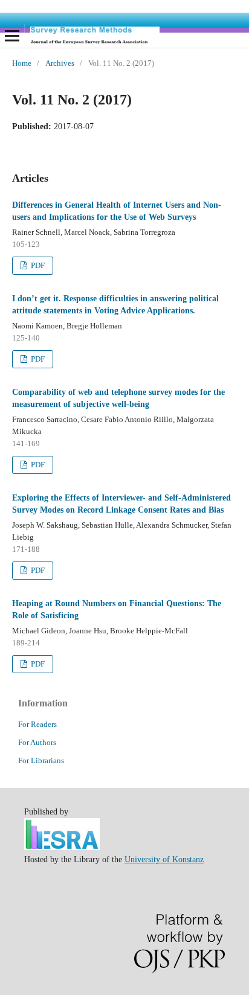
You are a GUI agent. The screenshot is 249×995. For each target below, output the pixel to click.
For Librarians (41, 760)
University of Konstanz (164, 859)
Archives (59, 63)
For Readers (37, 724)
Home (21, 63)
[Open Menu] (12, 36)
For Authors (37, 742)
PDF (37, 265)
